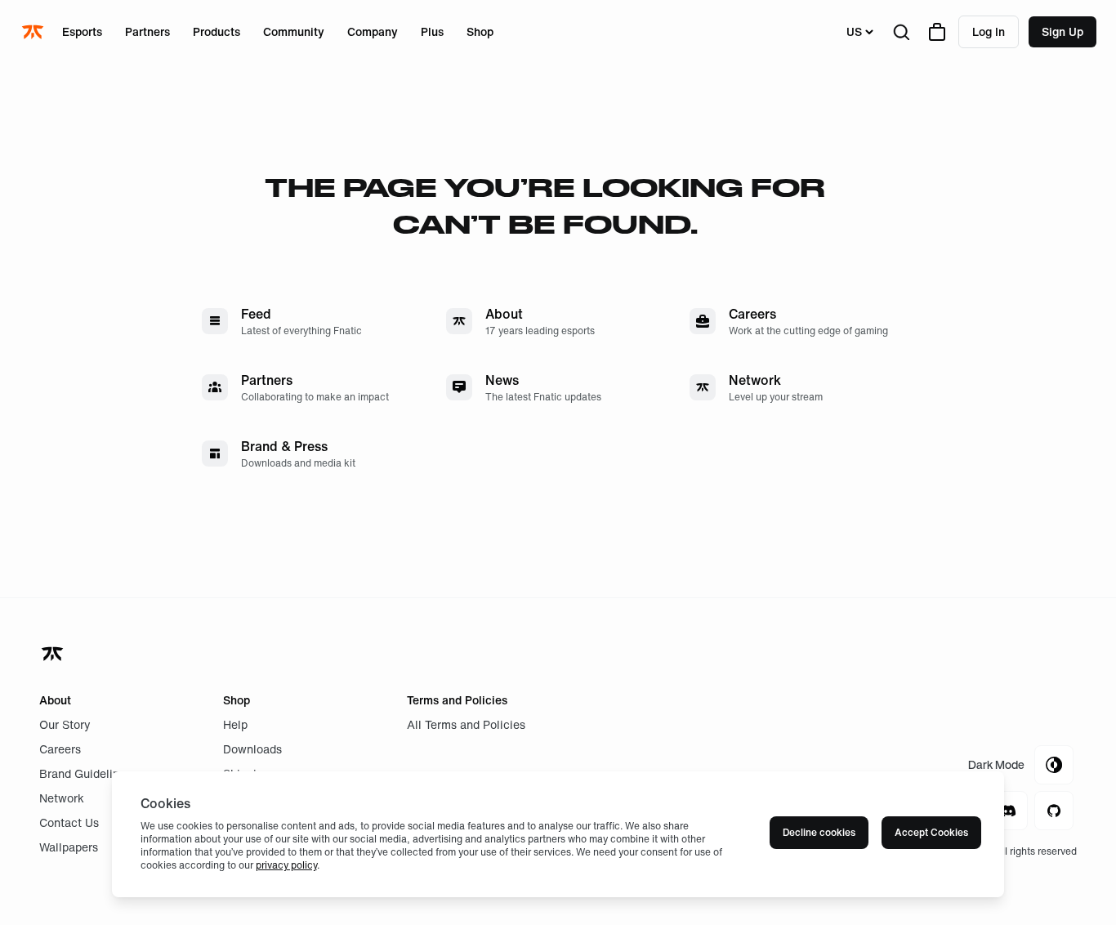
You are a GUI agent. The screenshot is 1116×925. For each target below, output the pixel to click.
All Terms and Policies (466, 724)
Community (293, 31)
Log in (988, 31)
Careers (60, 748)
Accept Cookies (931, 832)
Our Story (65, 724)
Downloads (252, 748)
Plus (432, 31)
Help (235, 724)
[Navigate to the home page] (34, 32)
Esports (82, 31)
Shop (479, 31)
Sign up (1062, 31)
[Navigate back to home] (54, 653)
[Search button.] (901, 32)
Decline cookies (819, 832)
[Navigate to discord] (1008, 810)
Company (372, 31)
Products (216, 31)
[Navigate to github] (1054, 810)
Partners (147, 31)
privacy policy (286, 865)
